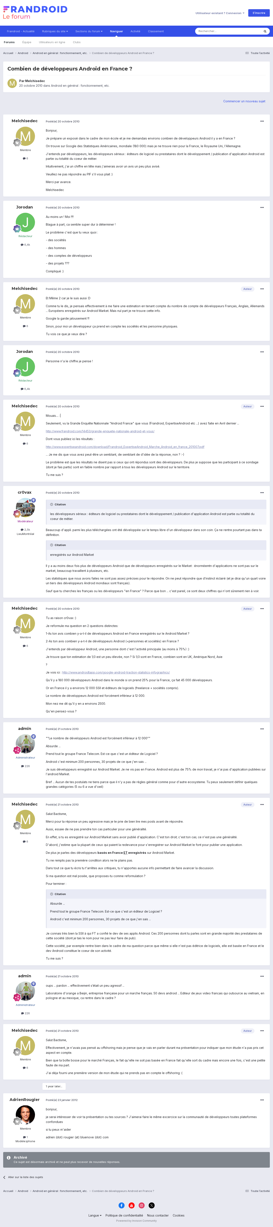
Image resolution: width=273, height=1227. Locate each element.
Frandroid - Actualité (21, 31)
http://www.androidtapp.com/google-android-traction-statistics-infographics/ (116, 672)
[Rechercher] (265, 31)
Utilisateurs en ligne (52, 42)
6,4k (26, 244)
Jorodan (24, 207)
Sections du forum (88, 31)
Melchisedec (35, 81)
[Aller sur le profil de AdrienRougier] (25, 1114)
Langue (94, 1215)
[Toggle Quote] (52, 504)
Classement (156, 31)
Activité (135, 31)
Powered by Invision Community (136, 1220)
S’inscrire (259, 13)
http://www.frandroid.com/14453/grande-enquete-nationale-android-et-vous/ (100, 431)
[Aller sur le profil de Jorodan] (25, 222)
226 (27, 766)
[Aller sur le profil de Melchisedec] (12, 83)
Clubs (77, 42)
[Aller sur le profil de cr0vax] (25, 507)
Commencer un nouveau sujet (244, 101)
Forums (9, 42)
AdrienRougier (25, 1099)
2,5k (26, 529)
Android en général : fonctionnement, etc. (80, 85)
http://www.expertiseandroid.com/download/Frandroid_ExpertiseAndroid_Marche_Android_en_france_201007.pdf (125, 447)
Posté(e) (63, 121)
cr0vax (24, 492)
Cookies (178, 1215)
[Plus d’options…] (262, 121)
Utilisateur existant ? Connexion (219, 13)
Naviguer (116, 31)
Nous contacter (158, 1215)
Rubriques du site (54, 31)
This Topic (248, 31)
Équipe (26, 42)
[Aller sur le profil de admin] (25, 743)
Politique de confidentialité (124, 1215)
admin (24, 728)
